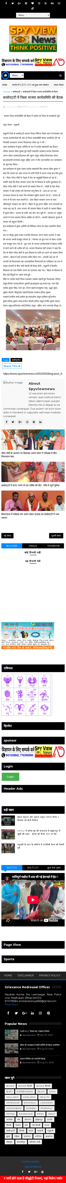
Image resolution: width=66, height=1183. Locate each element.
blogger (11, 545)
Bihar (10, 1086)
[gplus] (19, 3)
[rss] (45, 3)
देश (26, 1125)
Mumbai (31, 1108)
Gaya (52, 1091)
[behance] (52, 3)
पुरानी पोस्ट (56, 535)
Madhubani (14, 1108)
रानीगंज (38, 1136)
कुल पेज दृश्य (54, 867)
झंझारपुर (39, 1119)
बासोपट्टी (16, 91)
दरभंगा (50, 1119)
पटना (47, 1125)
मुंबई (8, 1136)
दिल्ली (9, 1125)
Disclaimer (26, 975)
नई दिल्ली (36, 1125)
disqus (33, 545)
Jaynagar (13, 1102)
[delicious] (32, 8)
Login (10, 776)
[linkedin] (32, 1013)
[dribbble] (39, 3)
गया (18, 1119)
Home (6, 91)
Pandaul (47, 1108)
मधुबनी (50, 1130)
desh (40, 1114)
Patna (10, 1114)
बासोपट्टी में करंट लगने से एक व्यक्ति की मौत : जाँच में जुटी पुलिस (30, 485)
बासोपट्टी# (16, 360)
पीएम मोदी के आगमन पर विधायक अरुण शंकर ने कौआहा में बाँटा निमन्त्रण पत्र (29, 455)
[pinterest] (25, 3)
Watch (12, 867)
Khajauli (30, 1102)
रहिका (17, 1136)
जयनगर (28, 1119)
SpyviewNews (33, 1166)
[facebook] (6, 3)
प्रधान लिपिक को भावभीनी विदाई (32, 1058)
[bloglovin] (32, 3)
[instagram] (58, 3)
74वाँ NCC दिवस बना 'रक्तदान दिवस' (35, 1031)
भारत (31, 1130)
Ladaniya (46, 1102)
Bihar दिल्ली (25, 1086)
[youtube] (42, 1171)
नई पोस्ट (7, 535)
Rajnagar (26, 1114)
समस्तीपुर (21, 1142)
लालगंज (49, 1136)
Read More (11, 1004)
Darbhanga (25, 1091)
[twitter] (12, 3)
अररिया (9, 1119)
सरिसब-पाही (35, 1142)
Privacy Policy (49, 975)
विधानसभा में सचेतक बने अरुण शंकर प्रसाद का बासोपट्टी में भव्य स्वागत (30, 516)
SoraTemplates (30, 1161)
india (51, 1114)
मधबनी (40, 1130)
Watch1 (33, 867)
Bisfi (9, 1091)
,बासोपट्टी (43, 106)
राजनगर (27, 1136)
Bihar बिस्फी (43, 1086)
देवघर (18, 1125)
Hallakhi (12, 1097)
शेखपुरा (9, 1142)
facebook (54, 545)
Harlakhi (29, 1097)
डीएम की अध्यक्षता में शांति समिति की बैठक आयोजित (40, 1045)
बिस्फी (22, 1130)
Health (45, 1097)
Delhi (41, 1091)
